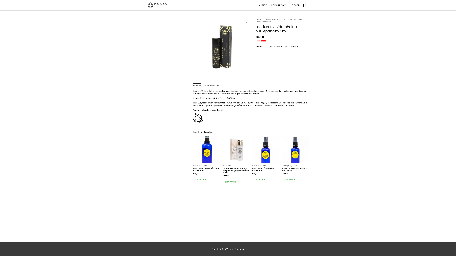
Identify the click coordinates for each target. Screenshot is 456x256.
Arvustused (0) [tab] (211, 85)
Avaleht (263, 5)
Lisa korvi (201, 179)
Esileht (258, 19)
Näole (279, 46)
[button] (247, 22)
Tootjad (266, 19)
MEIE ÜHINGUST (278, 5)
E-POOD (296, 5)
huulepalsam (293, 46)
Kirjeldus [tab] (197, 85)
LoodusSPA (276, 19)
